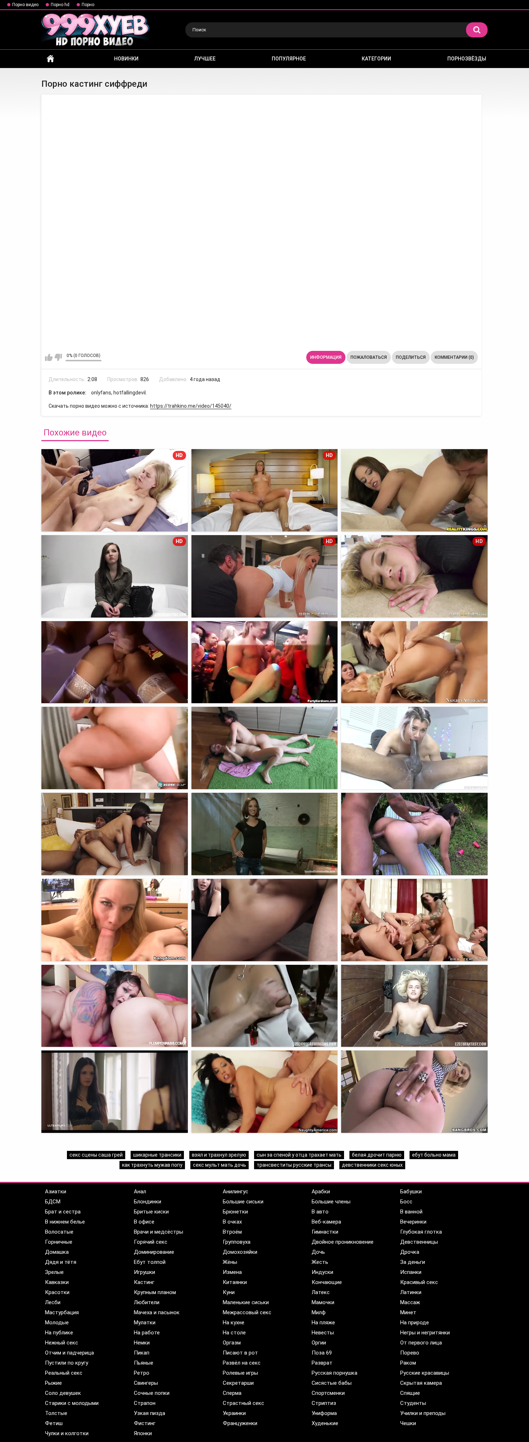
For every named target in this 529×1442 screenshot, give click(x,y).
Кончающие (327, 1282)
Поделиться (411, 357)
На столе (234, 1332)
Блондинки (147, 1201)
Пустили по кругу (66, 1363)
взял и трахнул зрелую (219, 1155)
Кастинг (144, 1282)
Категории (376, 59)
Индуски (322, 1272)
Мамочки (323, 1302)
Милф (319, 1312)
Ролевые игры (240, 1373)
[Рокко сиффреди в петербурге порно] (114, 834)
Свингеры (146, 1383)
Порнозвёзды (466, 59)
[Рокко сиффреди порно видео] (114, 748)
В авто (320, 1211)
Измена (232, 1272)
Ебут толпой (150, 1262)
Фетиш (54, 1423)
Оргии (319, 1342)
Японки (143, 1433)
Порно (88, 4)
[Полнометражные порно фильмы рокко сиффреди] (264, 1091)
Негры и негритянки (425, 1332)
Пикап (141, 1353)
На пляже (323, 1322)
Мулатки (144, 1322)
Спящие (410, 1393)
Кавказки (57, 1282)
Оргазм (232, 1342)
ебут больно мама (434, 1155)
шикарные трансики (157, 1155)
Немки (142, 1342)
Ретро (141, 1373)
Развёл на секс (242, 1363)
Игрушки (144, 1272)
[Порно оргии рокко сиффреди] (114, 662)
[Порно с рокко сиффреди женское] (264, 834)
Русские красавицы (424, 1373)
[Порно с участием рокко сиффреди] (414, 834)
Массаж (410, 1302)
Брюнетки (235, 1211)
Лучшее (205, 59)
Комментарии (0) (454, 357)
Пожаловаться (369, 357)
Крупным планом (155, 1292)
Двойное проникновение (343, 1242)
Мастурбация (62, 1312)
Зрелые (54, 1272)
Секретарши (238, 1383)
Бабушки (411, 1191)
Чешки (408, 1423)
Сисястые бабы (332, 1383)
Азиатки (55, 1191)
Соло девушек (63, 1393)
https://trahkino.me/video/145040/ (190, 406)
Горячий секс (150, 1242)
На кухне (233, 1322)
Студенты (413, 1403)
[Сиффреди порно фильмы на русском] (114, 920)
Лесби (52, 1302)
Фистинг (144, 1423)
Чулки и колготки (67, 1433)
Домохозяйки (240, 1252)
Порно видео (25, 4)
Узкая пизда (149, 1413)
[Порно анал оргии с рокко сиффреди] (114, 1006)
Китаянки (235, 1282)
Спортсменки (328, 1393)
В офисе (144, 1222)
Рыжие (53, 1383)
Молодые (57, 1322)
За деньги (412, 1262)
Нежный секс (61, 1342)
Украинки (234, 1413)
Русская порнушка (334, 1373)
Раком (408, 1363)
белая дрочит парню (377, 1155)
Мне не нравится (58, 357)
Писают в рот (240, 1353)
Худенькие (325, 1423)
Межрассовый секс (247, 1312)
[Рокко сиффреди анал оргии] (264, 662)
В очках (232, 1222)
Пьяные (143, 1363)
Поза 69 (322, 1353)
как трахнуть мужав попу (152, 1165)
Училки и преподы (423, 1413)
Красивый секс (419, 1282)
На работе (147, 1332)
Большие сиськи (243, 1201)
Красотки (57, 1292)
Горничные (58, 1242)
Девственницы (419, 1242)
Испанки (410, 1272)
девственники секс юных (372, 1165)
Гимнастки (325, 1232)
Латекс (321, 1292)
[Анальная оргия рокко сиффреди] (414, 662)
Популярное (289, 59)
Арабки (321, 1191)
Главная (50, 59)
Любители (146, 1302)
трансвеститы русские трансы (294, 1165)
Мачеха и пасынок (157, 1312)
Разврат (322, 1363)
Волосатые (59, 1232)
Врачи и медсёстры (158, 1232)
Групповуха (236, 1242)
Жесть (320, 1262)
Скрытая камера (421, 1383)
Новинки (126, 59)
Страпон (144, 1403)
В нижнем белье (65, 1222)
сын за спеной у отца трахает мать (299, 1155)
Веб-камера (326, 1222)
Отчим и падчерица (69, 1353)
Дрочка (409, 1252)
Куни (229, 1292)
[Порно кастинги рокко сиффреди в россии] (264, 920)
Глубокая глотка (421, 1232)
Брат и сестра (63, 1211)
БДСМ (52, 1201)
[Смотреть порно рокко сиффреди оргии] (414, 920)
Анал (140, 1191)
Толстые (56, 1413)
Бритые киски (151, 1211)
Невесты (323, 1332)
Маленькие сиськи (246, 1302)
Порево (409, 1353)
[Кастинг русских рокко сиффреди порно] (414, 490)
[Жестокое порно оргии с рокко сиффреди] (414, 1006)
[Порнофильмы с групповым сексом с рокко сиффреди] (114, 1091)
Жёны (230, 1262)
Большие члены (331, 1201)
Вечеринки (413, 1222)
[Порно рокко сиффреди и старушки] (414, 748)
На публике (59, 1332)
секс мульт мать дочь (219, 1165)
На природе (414, 1322)
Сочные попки (151, 1393)
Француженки (240, 1423)
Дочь (318, 1252)
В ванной (411, 1211)
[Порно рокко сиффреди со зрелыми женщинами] (414, 1091)
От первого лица (421, 1342)
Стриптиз (324, 1403)
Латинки (410, 1292)
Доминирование (154, 1252)
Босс (406, 1201)
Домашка (57, 1252)
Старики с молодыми (72, 1403)
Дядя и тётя (60, 1262)
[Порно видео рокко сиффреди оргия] (264, 1006)
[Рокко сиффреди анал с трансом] (264, 748)
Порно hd (60, 4)
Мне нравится (49, 357)
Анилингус (235, 1191)
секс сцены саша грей (96, 1155)
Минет (408, 1312)
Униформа (324, 1413)
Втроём (232, 1232)
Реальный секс (63, 1373)
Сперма (232, 1393)
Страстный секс (243, 1403)
